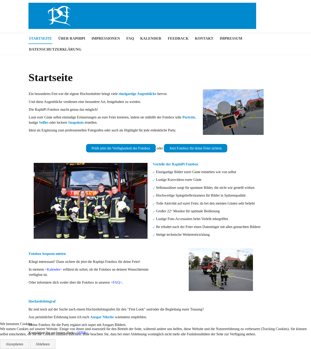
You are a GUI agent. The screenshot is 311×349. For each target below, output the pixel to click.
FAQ (130, 38)
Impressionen (106, 38)
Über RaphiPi (71, 38)
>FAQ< (116, 282)
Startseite (40, 38)
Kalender (150, 38)
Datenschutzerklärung (55, 49)
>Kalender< (53, 269)
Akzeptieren (14, 344)
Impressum (231, 38)
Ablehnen (43, 344)
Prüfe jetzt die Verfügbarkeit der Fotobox (121, 148)
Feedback (178, 38)
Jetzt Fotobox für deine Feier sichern (195, 148)
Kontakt (204, 38)
